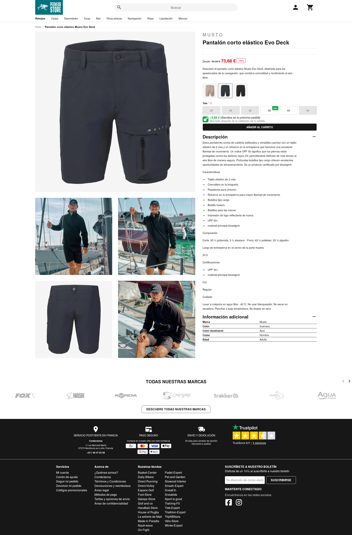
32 (211, 110)
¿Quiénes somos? (106, 472)
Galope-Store (146, 499)
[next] (349, 382)
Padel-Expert (173, 472)
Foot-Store (145, 494)
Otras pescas (114, 18)
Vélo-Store (172, 521)
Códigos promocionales (71, 490)
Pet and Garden (175, 477)
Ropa (150, 18)
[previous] (343, 382)
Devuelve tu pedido (201, 443)
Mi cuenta (62, 472)
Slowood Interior (175, 481)
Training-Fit (172, 503)
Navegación (135, 18)
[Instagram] (239, 503)
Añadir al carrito (259, 127)
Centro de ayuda (67, 477)
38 (272, 109)
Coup (87, 18)
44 (307, 110)
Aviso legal (101, 490)
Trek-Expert (172, 508)
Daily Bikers (146, 477)
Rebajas (40, 18)
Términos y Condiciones (110, 481)
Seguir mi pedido (67, 481)
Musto (213, 34)
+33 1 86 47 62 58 (96, 452)
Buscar (176, 7)
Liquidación (166, 18)
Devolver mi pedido (68, 486)
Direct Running (147, 481)
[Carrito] (310, 7)
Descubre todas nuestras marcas (176, 409)
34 (230, 110)
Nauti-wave (145, 525)
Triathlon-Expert (175, 512)
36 (250, 110)
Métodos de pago (105, 494)
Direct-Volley (146, 486)
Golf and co (145, 503)
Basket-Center (147, 472)
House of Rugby (148, 512)
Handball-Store (148, 508)
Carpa (54, 18)
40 (288, 110)
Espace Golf (146, 490)
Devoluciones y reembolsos (112, 486)
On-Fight (143, 530)
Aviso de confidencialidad (111, 503)
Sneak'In (170, 490)
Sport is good (173, 499)
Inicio (38, 27)
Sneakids (171, 494)
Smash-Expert (174, 486)
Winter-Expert (173, 525)
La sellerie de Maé (150, 516)
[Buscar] (119, 7)
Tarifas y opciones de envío (112, 499)
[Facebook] (228, 503)
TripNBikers (172, 516)
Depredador (71, 18)
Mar (98, 18)
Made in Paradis (148, 521)
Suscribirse (281, 480)
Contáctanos (95, 440)
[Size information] (211, 103)
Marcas (183, 18)
